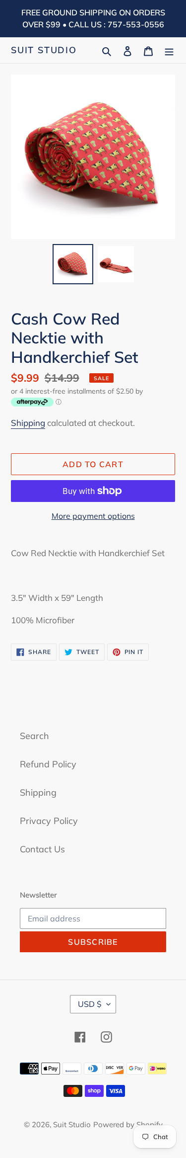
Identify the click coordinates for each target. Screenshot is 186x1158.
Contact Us (42, 849)
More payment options (93, 516)
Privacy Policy (49, 821)
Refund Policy (48, 764)
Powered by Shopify (128, 1124)
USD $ (90, 1004)
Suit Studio (44, 50)
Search (34, 736)
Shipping (28, 422)
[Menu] (169, 50)
